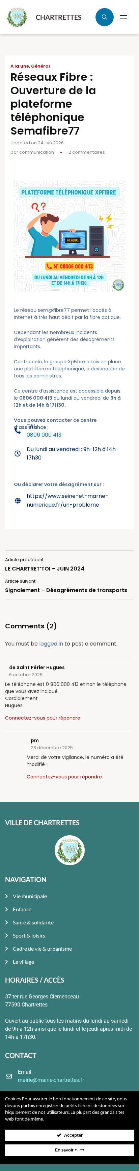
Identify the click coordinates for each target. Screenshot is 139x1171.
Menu (123, 17)
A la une (19, 66)
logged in (51, 644)
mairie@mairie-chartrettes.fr (51, 1080)
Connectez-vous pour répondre (42, 718)
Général (40, 66)
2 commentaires (86, 152)
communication (36, 152)
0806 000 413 (44, 435)
